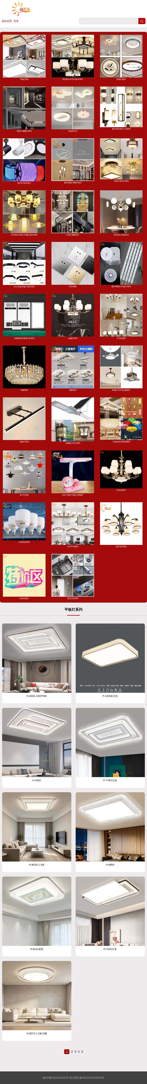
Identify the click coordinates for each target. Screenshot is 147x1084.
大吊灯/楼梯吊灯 (72, 235)
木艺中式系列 (72, 547)
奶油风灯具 (72, 131)
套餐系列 (72, 390)
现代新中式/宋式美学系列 (73, 79)
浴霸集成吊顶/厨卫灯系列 (24, 338)
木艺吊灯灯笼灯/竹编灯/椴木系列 (24, 235)
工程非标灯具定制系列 (121, 442)
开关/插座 (73, 286)
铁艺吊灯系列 (121, 547)
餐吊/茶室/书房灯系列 (72, 183)
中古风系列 (121, 338)
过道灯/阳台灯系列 (121, 181)
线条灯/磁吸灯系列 (24, 131)
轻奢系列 (24, 390)
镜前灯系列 (24, 442)
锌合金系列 (121, 490)
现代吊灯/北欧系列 (121, 235)
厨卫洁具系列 (72, 598)
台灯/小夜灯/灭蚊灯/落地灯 (72, 495)
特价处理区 (24, 598)
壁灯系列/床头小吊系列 (121, 129)
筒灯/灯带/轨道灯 (24, 183)
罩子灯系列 (24, 495)
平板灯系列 (24, 79)
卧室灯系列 (121, 79)
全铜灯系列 (72, 338)
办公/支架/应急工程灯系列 (24, 286)
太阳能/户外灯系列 (72, 443)
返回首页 (7, 21)
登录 (16, 21)
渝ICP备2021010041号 (56, 1077)
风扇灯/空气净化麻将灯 (121, 390)
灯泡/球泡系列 (24, 542)
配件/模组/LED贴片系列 (121, 286)
